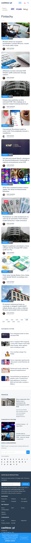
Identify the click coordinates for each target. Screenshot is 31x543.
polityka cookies (10, 541)
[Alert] (25, 3)
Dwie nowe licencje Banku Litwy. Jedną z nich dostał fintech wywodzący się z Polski (16, 277)
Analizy (3, 501)
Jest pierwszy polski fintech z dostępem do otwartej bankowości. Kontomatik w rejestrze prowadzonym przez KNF (16, 160)
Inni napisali (24, 501)
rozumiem (24, 538)
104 (17, 320)
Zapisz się (25, 484)
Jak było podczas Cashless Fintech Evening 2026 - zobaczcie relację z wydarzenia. (23, 436)
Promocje (4, 395)
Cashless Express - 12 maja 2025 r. (22, 425)
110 (18, 322)
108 (8, 322)
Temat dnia (4, 499)
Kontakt (13, 523)
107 (3, 322)
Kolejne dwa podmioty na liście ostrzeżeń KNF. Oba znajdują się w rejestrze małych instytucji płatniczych (15, 102)
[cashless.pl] (6, 3)
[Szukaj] (28, 3)
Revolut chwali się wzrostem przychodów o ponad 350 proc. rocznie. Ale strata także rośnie (16, 43)
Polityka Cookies (5, 523)
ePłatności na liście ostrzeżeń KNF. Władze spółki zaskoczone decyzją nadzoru (14, 73)
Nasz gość (23, 499)
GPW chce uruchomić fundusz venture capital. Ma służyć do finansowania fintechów (15, 189)
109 (13, 322)
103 (12, 320)
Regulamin (24, 520)
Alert (12, 508)
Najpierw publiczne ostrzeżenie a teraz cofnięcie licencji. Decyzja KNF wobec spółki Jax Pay (16, 248)
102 (7, 320)
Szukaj (22, 508)
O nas (2, 520)
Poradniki (13, 501)
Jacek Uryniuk (10, 48)
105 (22, 320)
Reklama (13, 520)
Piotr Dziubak (10, 136)
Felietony (13, 499)
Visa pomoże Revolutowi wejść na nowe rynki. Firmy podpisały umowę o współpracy (16, 131)
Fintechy (5, 38)
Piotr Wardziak (11, 106)
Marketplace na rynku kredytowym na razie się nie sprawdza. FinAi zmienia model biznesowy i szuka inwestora (16, 219)
